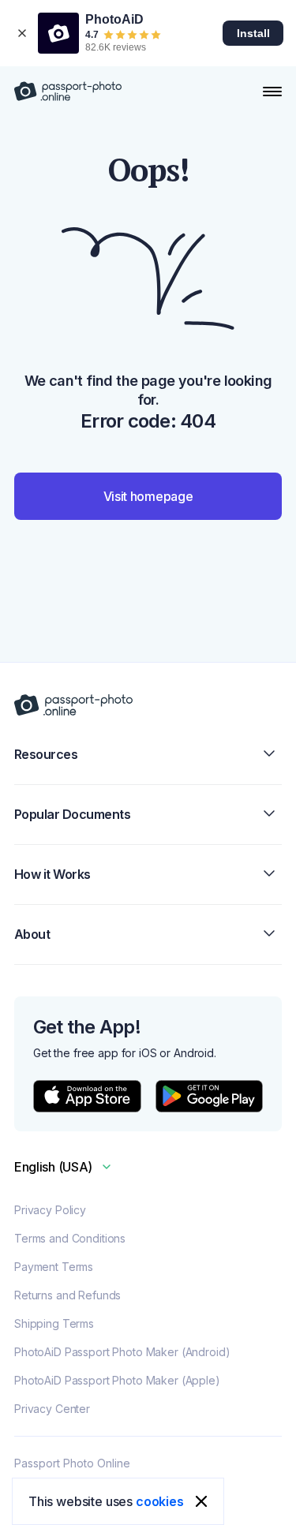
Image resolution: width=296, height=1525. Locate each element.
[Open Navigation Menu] (272, 91)
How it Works (52, 874)
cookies (160, 1501)
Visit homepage (148, 496)
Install (253, 33)
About (32, 934)
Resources (46, 754)
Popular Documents (72, 814)
